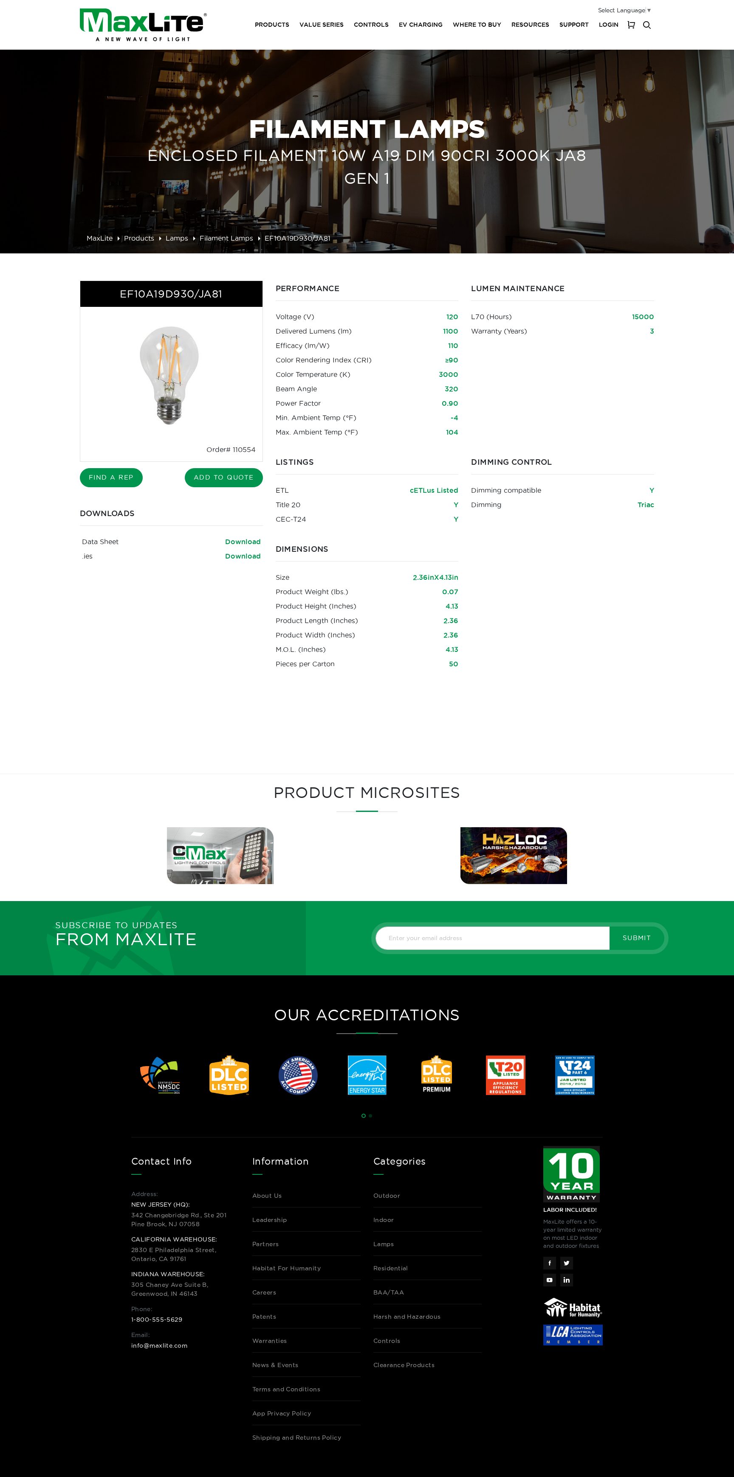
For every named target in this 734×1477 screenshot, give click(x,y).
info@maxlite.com (159, 1345)
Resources (530, 24)
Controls (371, 24)
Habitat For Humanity (286, 1268)
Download (243, 541)
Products (139, 238)
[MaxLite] (143, 24)
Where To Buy (477, 24)
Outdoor (386, 1195)
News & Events (275, 1365)
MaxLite (100, 238)
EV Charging (421, 24)
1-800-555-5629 (156, 1319)
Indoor (383, 1219)
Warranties (269, 1340)
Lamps (177, 238)
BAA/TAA (388, 1292)
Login (608, 24)
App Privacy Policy (281, 1413)
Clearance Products (404, 1365)
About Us (267, 1195)
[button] (363, 1116)
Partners (265, 1244)
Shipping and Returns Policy (296, 1437)
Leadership (269, 1219)
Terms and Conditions (286, 1389)
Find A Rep (111, 477)
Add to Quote (224, 477)
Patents (264, 1316)
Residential (390, 1268)
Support (574, 24)
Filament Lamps (226, 238)
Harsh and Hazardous (407, 1316)
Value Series (321, 24)
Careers (264, 1292)
